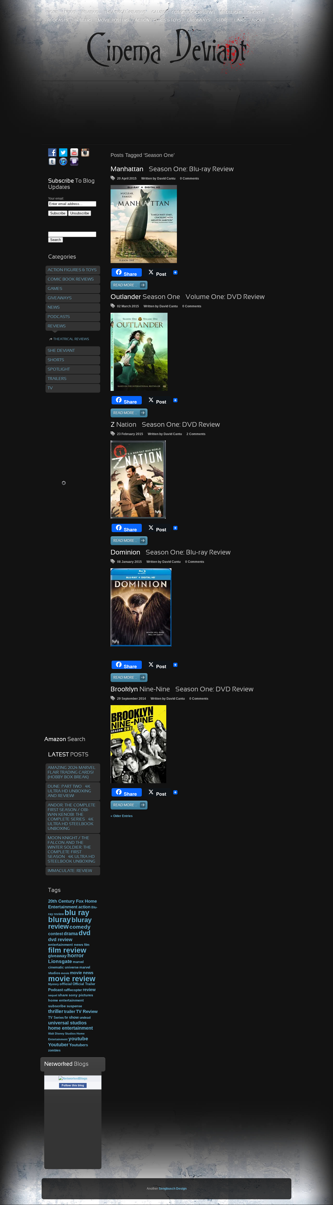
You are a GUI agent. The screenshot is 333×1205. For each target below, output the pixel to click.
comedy (80, 927)
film (86, 945)
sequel (52, 995)
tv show (72, 1017)
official (66, 984)
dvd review (60, 939)
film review (67, 950)
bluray (59, 919)
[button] (144, 224)
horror (75, 955)
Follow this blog (73, 1085)
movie (65, 973)
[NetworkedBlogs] (73, 1078)
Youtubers (78, 1045)
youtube (78, 1038)
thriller (55, 1011)
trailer (69, 1011)
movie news (81, 972)
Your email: (56, 198)
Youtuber (58, 1044)
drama (71, 933)
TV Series (56, 1017)
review (89, 989)
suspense (74, 1006)
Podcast (55, 989)
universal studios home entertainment (70, 1025)
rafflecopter (73, 990)
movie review (71, 978)
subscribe (57, 1006)
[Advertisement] (166, 101)
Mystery (53, 984)
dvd (85, 932)
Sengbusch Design (173, 1188)
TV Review (87, 1011)
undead (85, 1017)
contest (55, 933)
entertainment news (65, 945)
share (63, 995)
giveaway (57, 955)
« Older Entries (122, 816)
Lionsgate (60, 961)
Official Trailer (84, 984)
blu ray (77, 912)
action (84, 906)
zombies (54, 1050)
